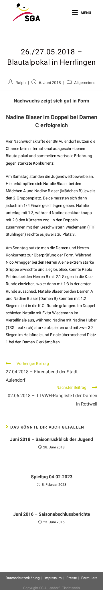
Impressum (53, 578)
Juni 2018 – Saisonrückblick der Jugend (51, 439)
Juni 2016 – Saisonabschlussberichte (51, 514)
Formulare (89, 578)
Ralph (20, 82)
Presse (71, 578)
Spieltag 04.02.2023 (51, 476)
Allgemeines (84, 82)
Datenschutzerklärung (23, 578)
